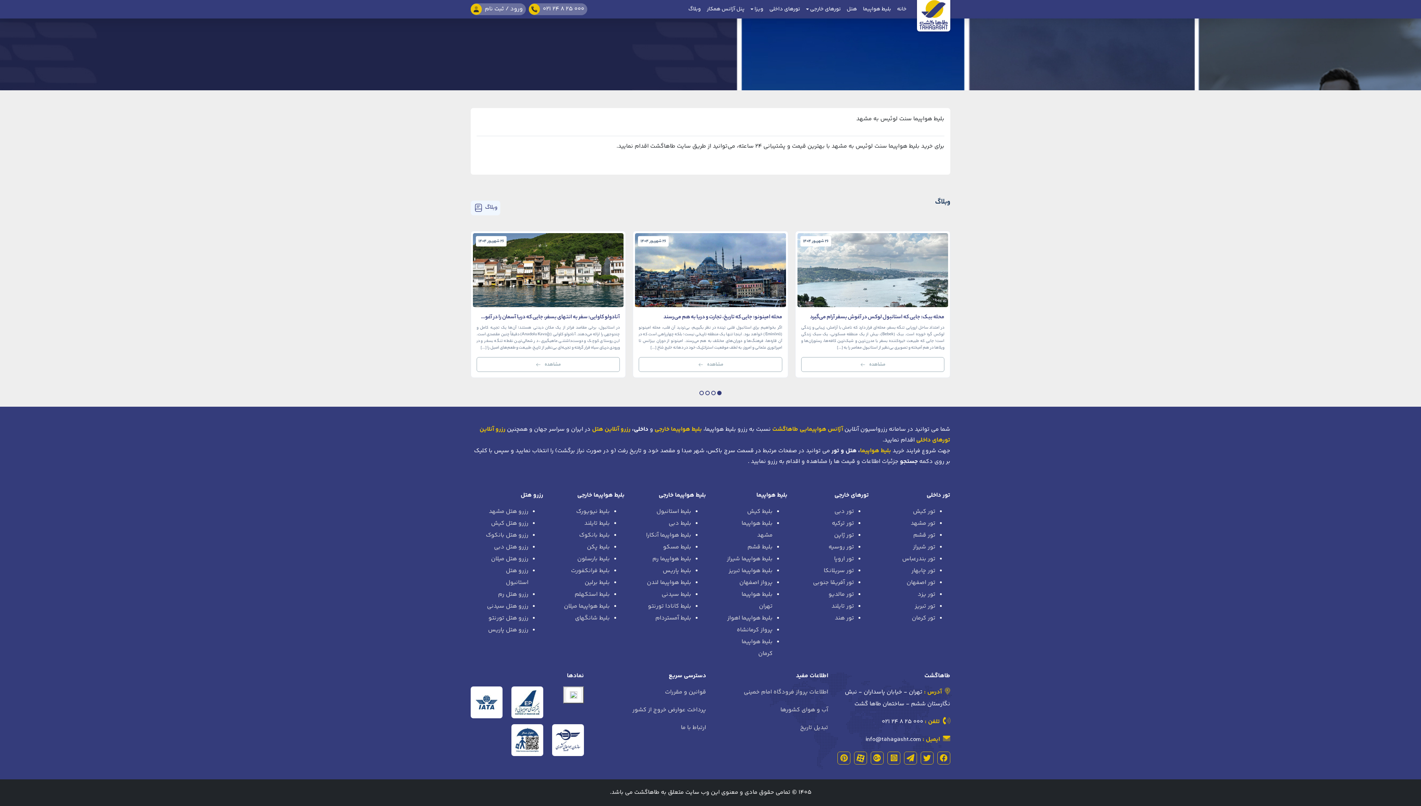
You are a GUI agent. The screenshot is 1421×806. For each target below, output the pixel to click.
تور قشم (924, 535)
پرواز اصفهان (756, 582)
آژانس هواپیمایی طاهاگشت (807, 429)
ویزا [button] (758, 9)
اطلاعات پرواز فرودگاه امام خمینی (786, 692)
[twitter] (927, 758)
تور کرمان (923, 618)
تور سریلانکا (839, 570)
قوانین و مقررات (685, 692)
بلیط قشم (760, 547)
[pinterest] (843, 758)
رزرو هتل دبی (511, 547)
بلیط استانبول (673, 511)
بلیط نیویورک (593, 511)
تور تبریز (925, 606)
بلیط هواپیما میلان (587, 606)
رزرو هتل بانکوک (507, 535)
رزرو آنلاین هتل (611, 429)
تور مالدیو (841, 594)
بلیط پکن (598, 547)
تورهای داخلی (784, 9)
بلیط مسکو (677, 547)
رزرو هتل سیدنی (507, 606)
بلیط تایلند (597, 523)
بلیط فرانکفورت (590, 570)
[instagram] (893, 758)
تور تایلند (843, 606)
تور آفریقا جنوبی (833, 582)
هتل (852, 9)
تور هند (844, 618)
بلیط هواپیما (877, 9)
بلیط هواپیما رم (671, 559)
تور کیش (924, 511)
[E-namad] (573, 694)
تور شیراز (924, 547)
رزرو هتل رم (513, 594)
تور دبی (844, 511)
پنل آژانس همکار (726, 9)
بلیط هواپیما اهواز (750, 618)
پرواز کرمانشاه (755, 630)
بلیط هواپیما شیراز (750, 559)
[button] (719, 393)
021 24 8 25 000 (902, 721)
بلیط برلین (597, 582)
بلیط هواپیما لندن (669, 582)
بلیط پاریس (677, 570)
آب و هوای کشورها (804, 710)
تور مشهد (923, 523)
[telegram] (910, 758)
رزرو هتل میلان (509, 559)
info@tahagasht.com (893, 739)
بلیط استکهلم (592, 594)
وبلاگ (694, 9)
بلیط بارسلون (593, 559)
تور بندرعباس (918, 559)
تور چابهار (923, 570)
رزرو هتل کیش (509, 523)
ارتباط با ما (693, 727)
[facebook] (943, 758)
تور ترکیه (843, 523)
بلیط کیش (760, 511)
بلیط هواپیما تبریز (751, 570)
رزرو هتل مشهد (508, 511)
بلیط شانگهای (592, 618)
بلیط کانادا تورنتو (669, 606)
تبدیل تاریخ (814, 727)
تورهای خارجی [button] (825, 9)
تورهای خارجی (851, 495)
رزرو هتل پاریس (508, 630)
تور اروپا (844, 559)
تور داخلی (938, 495)
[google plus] (877, 758)
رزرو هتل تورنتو (508, 618)
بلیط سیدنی (676, 594)
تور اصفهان (921, 582)
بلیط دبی (680, 523)
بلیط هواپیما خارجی (682, 495)
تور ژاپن (844, 535)
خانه (902, 9)
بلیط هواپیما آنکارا (668, 535)
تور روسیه (841, 547)
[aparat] (860, 758)
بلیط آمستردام (673, 618)
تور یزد (926, 594)
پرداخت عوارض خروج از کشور (669, 710)
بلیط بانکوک (594, 535)
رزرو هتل (532, 495)
